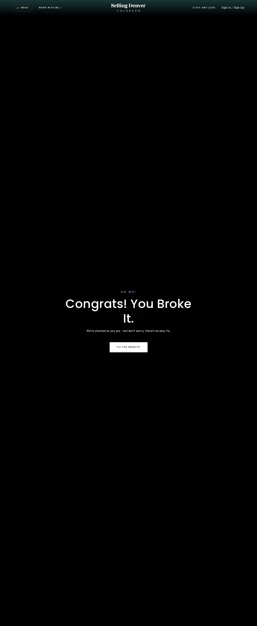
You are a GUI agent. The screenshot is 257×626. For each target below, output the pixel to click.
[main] (128, 313)
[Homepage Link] (128, 8)
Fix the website (128, 347)
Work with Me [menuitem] (49, 7)
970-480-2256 (204, 7)
